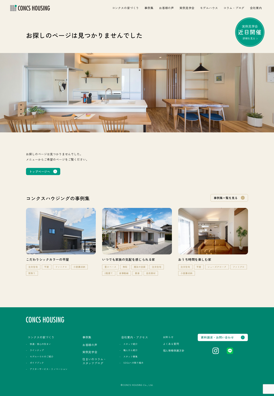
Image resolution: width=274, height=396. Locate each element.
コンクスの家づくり (125, 8)
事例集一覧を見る (226, 198)
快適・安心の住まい (40, 344)
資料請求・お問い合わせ (217, 337)
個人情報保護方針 (173, 350)
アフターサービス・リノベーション (49, 369)
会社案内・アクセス (134, 337)
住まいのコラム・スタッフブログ (94, 361)
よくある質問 (171, 344)
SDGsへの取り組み (133, 362)
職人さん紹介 (130, 350)
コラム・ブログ (233, 8)
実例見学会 (187, 8)
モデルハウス (209, 8)
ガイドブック (37, 362)
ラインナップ (37, 350)
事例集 (148, 8)
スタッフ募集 (130, 356)
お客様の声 (166, 8)
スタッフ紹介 (130, 344)
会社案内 (256, 8)
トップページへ (39, 171)
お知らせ (168, 337)
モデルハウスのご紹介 (41, 356)
